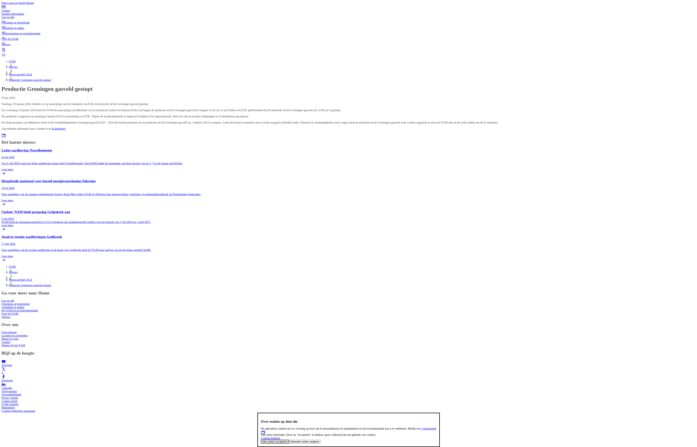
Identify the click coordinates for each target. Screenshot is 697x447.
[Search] (348, 50)
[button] (348, 18)
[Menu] (348, 55)
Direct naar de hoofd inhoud (17, 3)
